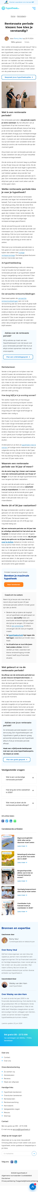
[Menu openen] (33, 8)
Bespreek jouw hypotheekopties (18, 77)
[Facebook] (3, 820)
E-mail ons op (16, 1129)
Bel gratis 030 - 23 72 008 (16, 1034)
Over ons (7, 1061)
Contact (7, 1057)
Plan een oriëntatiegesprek (17, 357)
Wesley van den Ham (18, 983)
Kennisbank (21, 16)
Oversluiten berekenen (13, 1095)
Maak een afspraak (11, 1082)
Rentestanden (9, 1099)
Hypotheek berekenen (13, 1092)
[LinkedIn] (11, 820)
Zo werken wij (9, 1072)
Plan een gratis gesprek (15, 760)
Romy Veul (18, 38)
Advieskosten (9, 1075)
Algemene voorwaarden (11, 1176)
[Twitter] (7, 820)
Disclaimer (6, 1178)
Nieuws (7, 1112)
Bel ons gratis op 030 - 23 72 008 (14, 1126)
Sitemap (7, 1116)
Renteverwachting (11, 1102)
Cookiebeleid (26, 1176)
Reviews (7, 1079)
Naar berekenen (13, 584)
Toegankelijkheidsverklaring (27, 1181)
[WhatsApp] (15, 820)
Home (13, 16)
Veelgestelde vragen (12, 1109)
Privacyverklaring (8, 1181)
